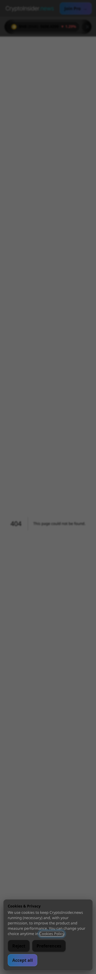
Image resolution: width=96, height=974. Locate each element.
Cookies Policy (51, 933)
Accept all (22, 960)
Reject (18, 946)
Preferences (49, 946)
